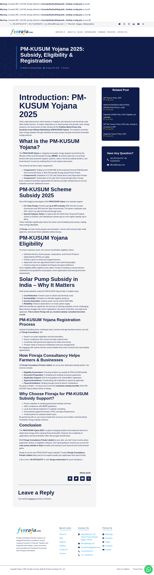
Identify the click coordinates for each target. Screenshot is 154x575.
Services (59, 32)
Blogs (80, 32)
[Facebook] (129, 24)
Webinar (102, 32)
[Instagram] (124, 24)
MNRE (54, 156)
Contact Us (122, 32)
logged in (32, 499)
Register (111, 32)
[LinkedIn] (133, 24)
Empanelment (91, 32)
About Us (72, 32)
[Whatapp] (119, 24)
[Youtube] (138, 24)
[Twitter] (143, 24)
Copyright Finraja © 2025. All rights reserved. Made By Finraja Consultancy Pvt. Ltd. (37, 569)
